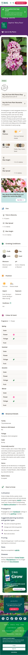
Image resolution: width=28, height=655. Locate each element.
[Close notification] (27, 7)
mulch (19, 500)
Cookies (22, 624)
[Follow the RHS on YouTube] (7, 618)
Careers (17, 631)
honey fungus (19, 557)
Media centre (18, 634)
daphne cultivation (10, 504)
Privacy (17, 624)
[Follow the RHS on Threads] (16, 618)
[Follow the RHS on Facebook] (20, 618)
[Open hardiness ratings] (10, 303)
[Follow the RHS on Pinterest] (24, 618)
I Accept (14, 645)
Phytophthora (10, 559)
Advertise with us (10, 634)
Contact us (12, 624)
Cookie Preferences (11, 627)
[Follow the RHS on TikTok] (11, 618)
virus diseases (14, 562)
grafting (13, 514)
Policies (19, 627)
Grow (17, 576)
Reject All (14, 648)
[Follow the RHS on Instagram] (3, 618)
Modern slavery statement (8, 631)
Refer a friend (23, 631)
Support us (6, 624)
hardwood (16, 512)
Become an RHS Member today (14, 604)
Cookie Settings (14, 652)
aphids (17, 550)
